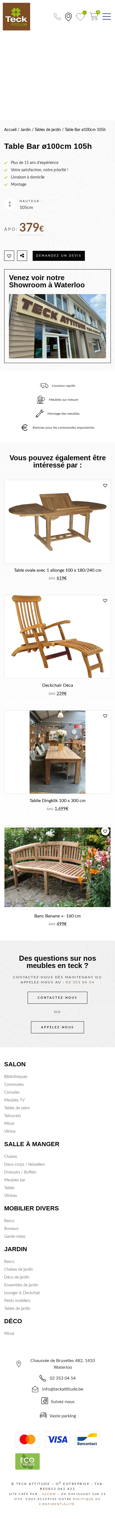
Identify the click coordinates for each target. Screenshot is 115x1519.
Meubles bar (14, 1180)
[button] (9, 256)
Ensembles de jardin (21, 1285)
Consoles (12, 1092)
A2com (49, 1494)
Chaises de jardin (18, 1270)
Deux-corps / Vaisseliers (24, 1165)
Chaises (10, 1157)
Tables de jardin (48, 130)
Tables (9, 1188)
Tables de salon (17, 1108)
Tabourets (12, 1116)
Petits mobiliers (17, 1301)
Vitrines (10, 1196)
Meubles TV (14, 1100)
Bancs (9, 1221)
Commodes (14, 1085)
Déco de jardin (16, 1277)
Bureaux (11, 1229)
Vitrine (9, 1132)
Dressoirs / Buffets (20, 1172)
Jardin (25, 130)
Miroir (9, 1124)
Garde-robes (14, 1237)
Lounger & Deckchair (22, 1293)
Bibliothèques (15, 1077)
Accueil (10, 130)
